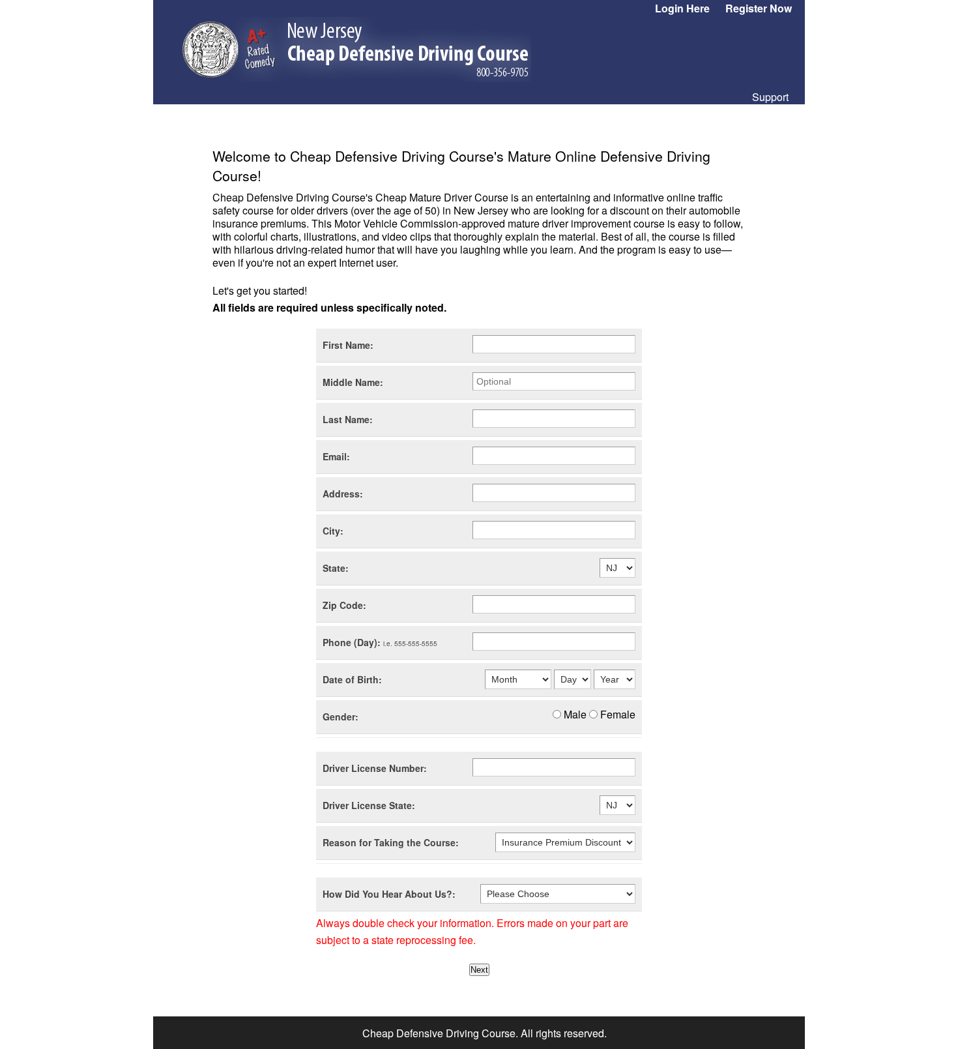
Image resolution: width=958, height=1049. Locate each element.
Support (770, 96)
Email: (336, 456)
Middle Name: (353, 382)
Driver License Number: (375, 768)
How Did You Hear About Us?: (389, 893)
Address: (343, 493)
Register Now (758, 8)
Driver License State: (369, 805)
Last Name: (348, 419)
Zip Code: (344, 605)
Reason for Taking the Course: (391, 842)
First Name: (348, 344)
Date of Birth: (352, 679)
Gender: (340, 716)
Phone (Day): (380, 642)
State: (336, 567)
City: (333, 530)
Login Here (682, 8)
